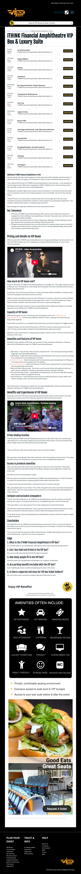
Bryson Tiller (21, 121)
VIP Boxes (9, 847)
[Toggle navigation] (72, 12)
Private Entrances (17, 360)
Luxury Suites (10, 849)
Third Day (20, 156)
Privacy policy (28, 854)
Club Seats (9, 851)
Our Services (10, 854)
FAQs (43, 850)
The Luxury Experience (10, 865)
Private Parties (11, 858)
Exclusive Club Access (18, 364)
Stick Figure (21, 165)
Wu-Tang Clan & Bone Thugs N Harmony (31, 85)
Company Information (46, 847)
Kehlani (20, 68)
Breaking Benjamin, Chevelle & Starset (31, 147)
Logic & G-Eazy (22, 112)
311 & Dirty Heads (23, 50)
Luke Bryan (21, 77)
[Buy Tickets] (68, 51)
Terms (44, 852)
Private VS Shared (12, 860)
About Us (45, 844)
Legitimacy (28, 851)
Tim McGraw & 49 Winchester (27, 94)
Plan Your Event (11, 856)
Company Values (29, 847)
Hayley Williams (22, 59)
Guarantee (27, 849)
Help (43, 854)
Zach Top (20, 103)
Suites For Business (12, 862)
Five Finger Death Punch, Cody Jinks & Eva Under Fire (35, 129)
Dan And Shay (22, 138)
